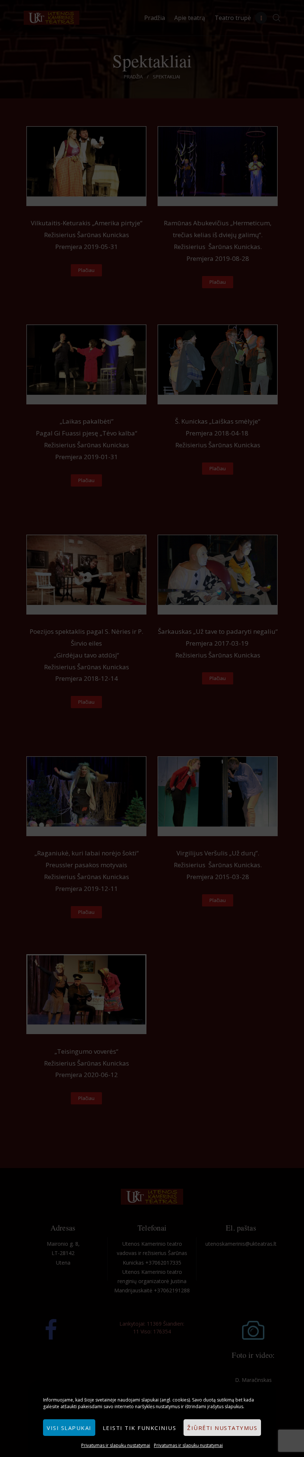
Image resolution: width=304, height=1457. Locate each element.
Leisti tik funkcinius (139, 1427)
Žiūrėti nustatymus (222, 1427)
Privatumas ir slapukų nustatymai (115, 1445)
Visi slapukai (69, 1427)
